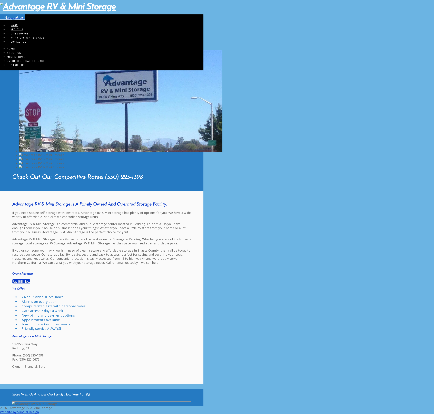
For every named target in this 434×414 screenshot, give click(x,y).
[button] (12, 17)
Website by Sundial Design (19, 412)
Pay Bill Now (21, 281)
